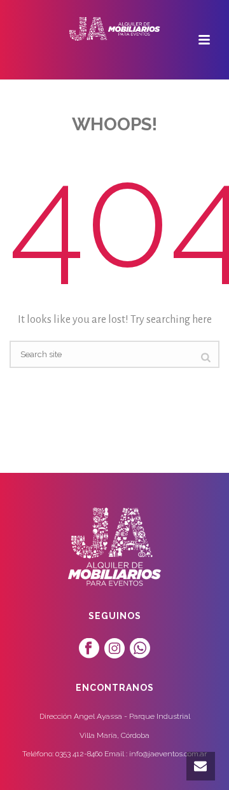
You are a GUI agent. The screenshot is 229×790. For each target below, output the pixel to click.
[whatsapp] (140, 649)
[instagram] (114, 649)
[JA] (114, 28)
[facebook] (89, 649)
